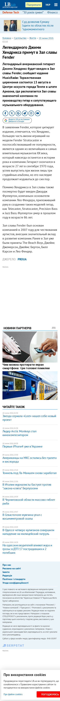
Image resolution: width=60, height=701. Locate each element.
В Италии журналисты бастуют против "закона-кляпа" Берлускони (26, 486)
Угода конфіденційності (15, 582)
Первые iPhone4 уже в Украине (22, 446)
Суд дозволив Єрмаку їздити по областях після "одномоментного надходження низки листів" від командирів (37, 29)
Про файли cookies (13, 694)
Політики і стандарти (13, 579)
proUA (22, 259)
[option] (30, 25)
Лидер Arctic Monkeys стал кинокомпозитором (19, 433)
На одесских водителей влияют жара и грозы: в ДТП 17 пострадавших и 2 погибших (27, 549)
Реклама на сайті (11, 568)
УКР (48, 4)
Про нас (6, 564)
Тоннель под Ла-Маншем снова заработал (29, 473)
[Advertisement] (30, 292)
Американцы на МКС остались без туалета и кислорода (29, 460)
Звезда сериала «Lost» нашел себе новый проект (29, 418)
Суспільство (20, 38)
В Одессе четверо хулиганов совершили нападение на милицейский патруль (28, 532)
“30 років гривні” (33, 12)
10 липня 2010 (46, 38)
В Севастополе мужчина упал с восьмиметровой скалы (22, 517)
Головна (6, 38)
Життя (32, 38)
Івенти (6, 571)
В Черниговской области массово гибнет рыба (28, 501)
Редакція (7, 575)
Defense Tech (10, 12)
